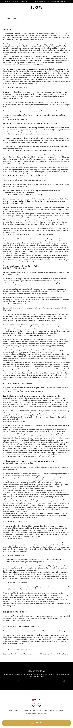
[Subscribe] (63, 681)
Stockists (32, 710)
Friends (25, 710)
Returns (52, 710)
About (11, 710)
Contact (45, 710)
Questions (18, 710)
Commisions (60, 710)
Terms (39, 710)
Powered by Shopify (42, 713)
